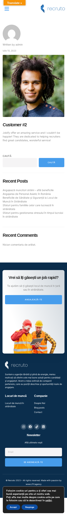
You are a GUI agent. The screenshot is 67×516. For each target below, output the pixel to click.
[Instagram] (23, 427)
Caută (7, 156)
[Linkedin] (43, 427)
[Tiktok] (37, 427)
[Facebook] (30, 427)
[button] (7, 8)
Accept (13, 507)
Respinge (29, 507)
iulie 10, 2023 (9, 50)
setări (48, 500)
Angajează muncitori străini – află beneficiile (28, 190)
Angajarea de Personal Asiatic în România (27, 193)
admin (19, 44)
